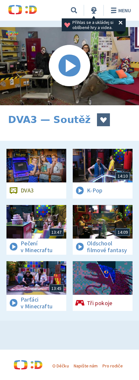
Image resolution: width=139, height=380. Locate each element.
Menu (124, 10)
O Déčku (60, 366)
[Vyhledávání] (74, 10)
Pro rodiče (112, 366)
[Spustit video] (69, 66)
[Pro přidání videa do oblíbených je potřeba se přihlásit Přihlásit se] (103, 119)
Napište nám (86, 366)
